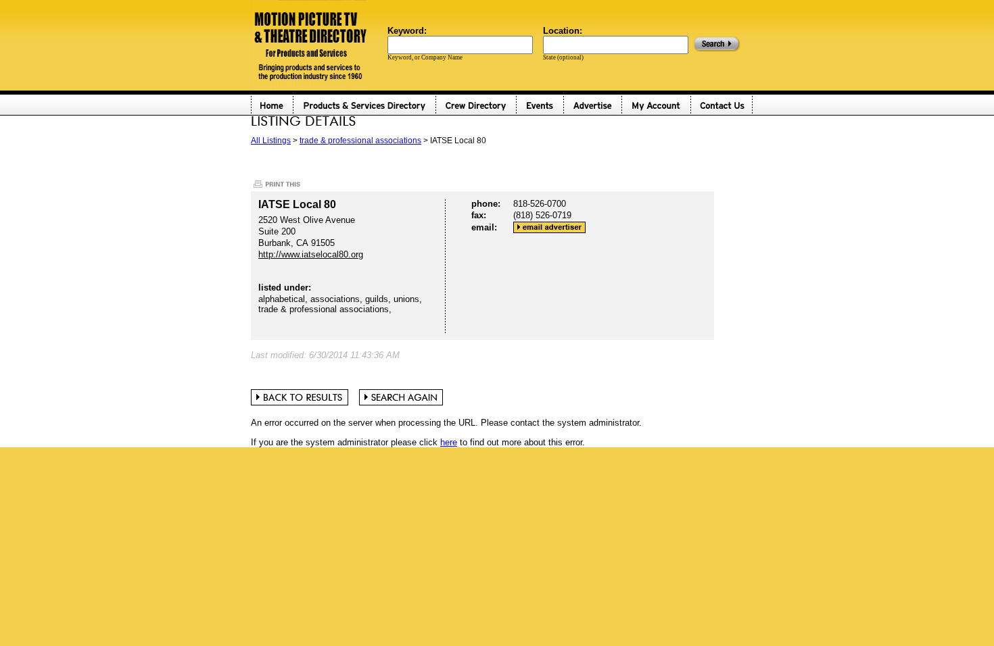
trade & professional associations (360, 140)
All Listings (271, 140)
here (448, 442)
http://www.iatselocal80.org (310, 254)
